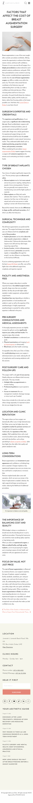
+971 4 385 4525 (18, 670)
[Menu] (29, 3)
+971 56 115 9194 (20, 673)
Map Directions (8, 647)
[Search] (25, 3)
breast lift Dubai (12, 264)
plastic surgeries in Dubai (18, 441)
